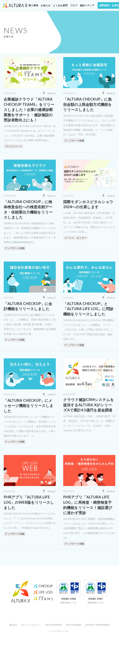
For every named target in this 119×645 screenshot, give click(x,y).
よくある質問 (60, 5)
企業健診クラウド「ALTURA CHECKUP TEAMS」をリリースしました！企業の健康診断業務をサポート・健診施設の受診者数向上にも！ (29, 109)
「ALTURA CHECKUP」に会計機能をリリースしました (28, 306)
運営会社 (13, 625)
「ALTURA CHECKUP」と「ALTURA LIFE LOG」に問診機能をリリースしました (88, 308)
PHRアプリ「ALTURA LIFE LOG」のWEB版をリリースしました (29, 502)
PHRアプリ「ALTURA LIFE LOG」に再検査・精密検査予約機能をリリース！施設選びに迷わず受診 (87, 505)
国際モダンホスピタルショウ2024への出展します (88, 204)
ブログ (73, 5)
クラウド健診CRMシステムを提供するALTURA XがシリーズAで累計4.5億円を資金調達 (88, 404)
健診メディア (87, 5)
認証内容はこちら (69, 602)
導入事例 (33, 5)
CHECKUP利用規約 (53, 625)
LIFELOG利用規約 (74, 625)
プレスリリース (13, 146)
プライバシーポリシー (31, 625)
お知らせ (46, 5)
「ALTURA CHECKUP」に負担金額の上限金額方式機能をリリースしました (87, 104)
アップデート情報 (74, 140)
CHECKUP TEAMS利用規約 (97, 625)
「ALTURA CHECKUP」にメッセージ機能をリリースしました (28, 405)
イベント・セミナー (75, 237)
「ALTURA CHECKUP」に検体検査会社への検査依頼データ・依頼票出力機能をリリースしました (28, 209)
